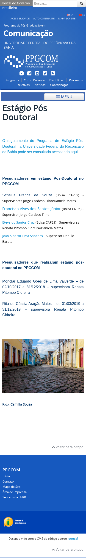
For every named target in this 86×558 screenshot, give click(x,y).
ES (83, 14)
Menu (66, 96)
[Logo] (31, 69)
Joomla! (73, 539)
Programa (12, 80)
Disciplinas (56, 80)
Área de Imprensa (15, 492)
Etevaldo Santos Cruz (18, 222)
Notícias (39, 85)
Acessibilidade (20, 18)
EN (72, 14)
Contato (8, 481)
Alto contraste (44, 18)
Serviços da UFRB (14, 497)
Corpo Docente (34, 80)
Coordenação (59, 85)
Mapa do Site (66, 18)
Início (6, 476)
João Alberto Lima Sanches (22, 236)
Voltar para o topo (69, 447)
